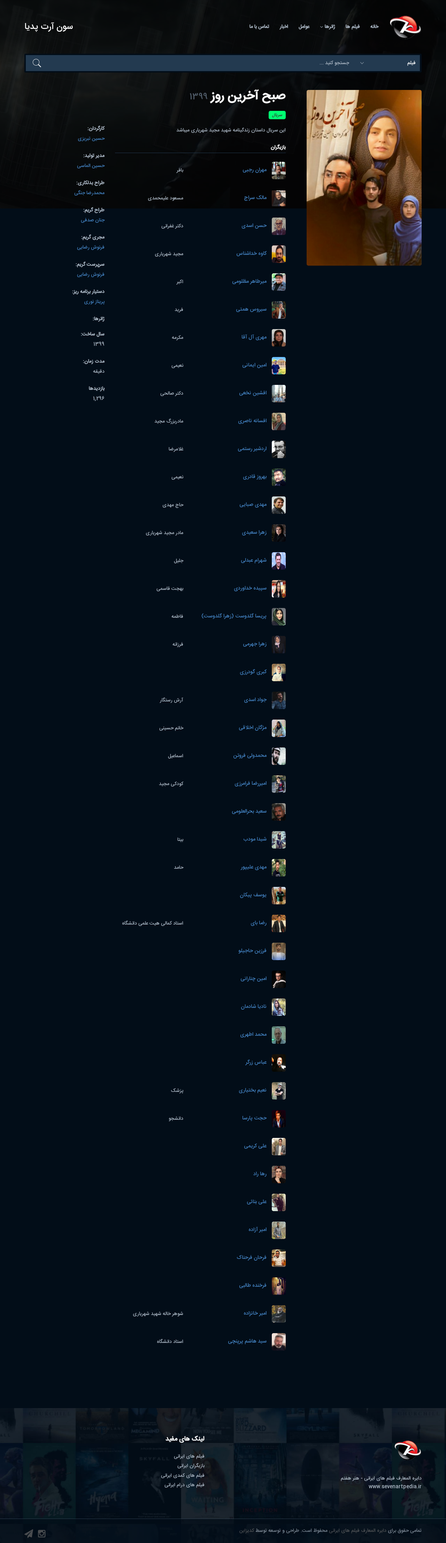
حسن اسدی (254, 226)
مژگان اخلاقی (253, 728)
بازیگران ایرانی (191, 1466)
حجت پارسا (254, 1119)
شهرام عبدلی (254, 561)
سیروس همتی (251, 310)
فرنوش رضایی (91, 247)
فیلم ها (353, 27)
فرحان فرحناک (252, 1258)
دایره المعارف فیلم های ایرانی (357, 1531)
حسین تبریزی (91, 139)
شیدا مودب (255, 840)
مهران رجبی (255, 170)
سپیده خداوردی (250, 589)
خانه (374, 27)
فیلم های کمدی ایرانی (183, 1476)
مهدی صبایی (253, 505)
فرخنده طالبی (253, 1286)
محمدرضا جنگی (89, 193)
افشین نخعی (253, 393)
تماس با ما (259, 27)
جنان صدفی (93, 220)
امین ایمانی (254, 366)
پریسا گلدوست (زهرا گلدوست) (234, 617)
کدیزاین (246, 1531)
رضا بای (259, 923)
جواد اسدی (255, 700)
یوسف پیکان (253, 895)
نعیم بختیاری (253, 1091)
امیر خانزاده (255, 1314)
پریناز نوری (94, 302)
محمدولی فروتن (250, 756)
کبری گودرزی (253, 672)
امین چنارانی (253, 979)
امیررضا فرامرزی (250, 784)
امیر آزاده (257, 1230)
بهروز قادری (255, 477)
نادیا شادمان (254, 1007)
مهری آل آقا (254, 338)
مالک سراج (255, 198)
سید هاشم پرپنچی (247, 1342)
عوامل (304, 27)
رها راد (260, 1174)
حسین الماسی (91, 166)
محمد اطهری (253, 1035)
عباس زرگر (256, 1063)
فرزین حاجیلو (252, 951)
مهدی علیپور (254, 868)
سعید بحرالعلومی (249, 812)
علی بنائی (257, 1202)
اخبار (284, 27)
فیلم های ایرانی (189, 1456)
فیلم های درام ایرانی (184, 1485)
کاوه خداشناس (251, 254)
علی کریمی (255, 1146)
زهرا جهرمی (255, 644)
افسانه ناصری (252, 421)
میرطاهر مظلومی (249, 282)
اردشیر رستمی (252, 449)
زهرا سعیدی (254, 533)
